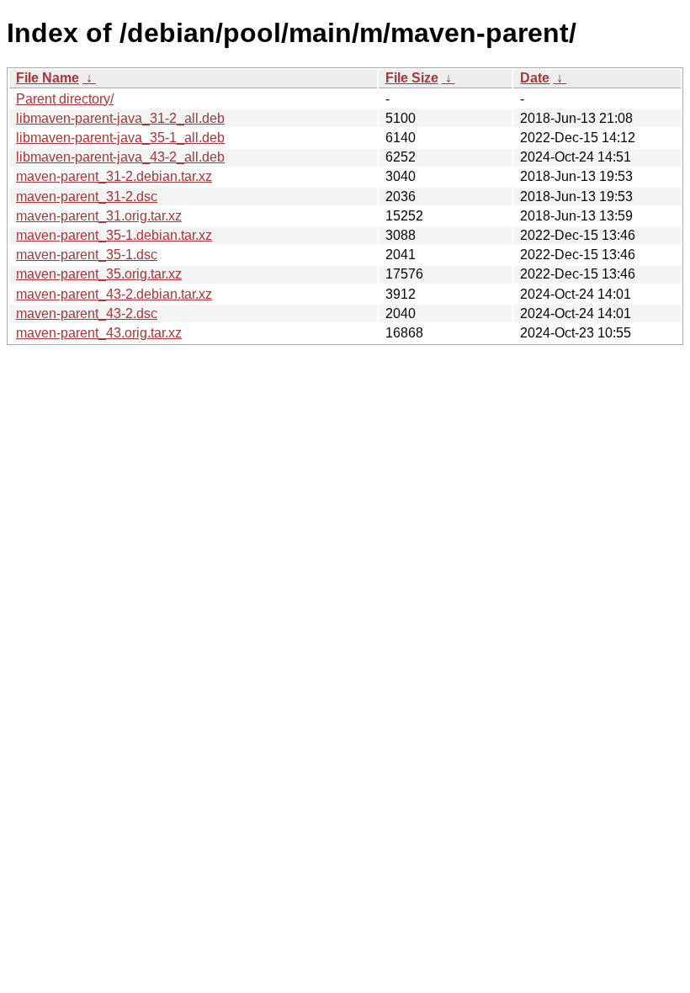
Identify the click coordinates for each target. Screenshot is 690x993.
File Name (47, 78)
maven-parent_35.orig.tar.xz (99, 274)
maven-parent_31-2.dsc (86, 196)
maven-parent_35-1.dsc (86, 254)
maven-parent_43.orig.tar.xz (99, 333)
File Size (411, 78)
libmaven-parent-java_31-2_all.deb (120, 118)
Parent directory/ (65, 99)
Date (534, 78)
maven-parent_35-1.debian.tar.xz (114, 235)
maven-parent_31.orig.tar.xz (99, 216)
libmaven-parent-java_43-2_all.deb (120, 157)
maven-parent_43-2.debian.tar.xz (114, 294)
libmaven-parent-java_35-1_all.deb (120, 137)
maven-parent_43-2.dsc (86, 313)
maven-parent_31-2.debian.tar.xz (114, 176)
